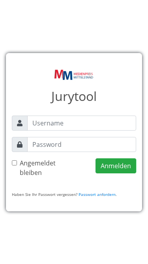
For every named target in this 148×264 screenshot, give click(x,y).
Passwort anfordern (97, 194)
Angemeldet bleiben (38, 168)
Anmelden (116, 165)
